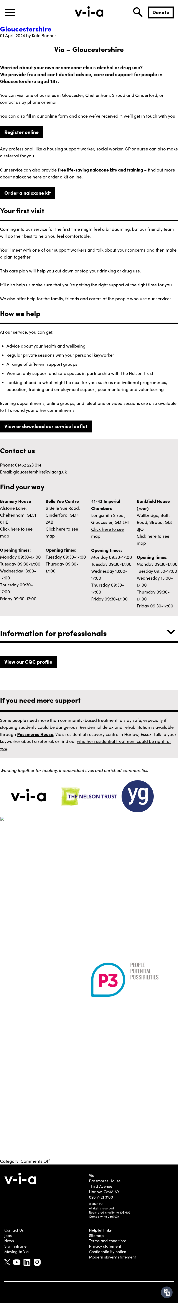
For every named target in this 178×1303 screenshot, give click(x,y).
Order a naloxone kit (27, 192)
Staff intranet (16, 1246)
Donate (160, 11)
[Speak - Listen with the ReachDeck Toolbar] (167, 1292)
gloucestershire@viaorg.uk (40, 472)
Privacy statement (105, 1246)
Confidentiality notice (107, 1251)
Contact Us (14, 1230)
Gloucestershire (25, 28)
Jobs (8, 1235)
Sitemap (96, 1235)
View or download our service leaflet (45, 425)
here (37, 177)
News (9, 1240)
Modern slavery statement (112, 1257)
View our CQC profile (28, 661)
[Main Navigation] (9, 12)
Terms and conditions (108, 1240)
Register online (21, 131)
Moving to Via (16, 1251)
